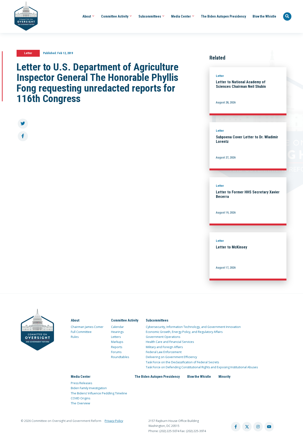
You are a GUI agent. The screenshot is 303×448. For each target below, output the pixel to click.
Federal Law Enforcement (164, 352)
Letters (116, 337)
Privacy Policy (114, 421)
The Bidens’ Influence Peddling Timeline (99, 393)
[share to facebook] (23, 136)
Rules (75, 337)
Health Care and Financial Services (170, 342)
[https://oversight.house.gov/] (23, 16)
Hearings (117, 332)
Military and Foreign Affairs (164, 347)
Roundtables (120, 357)
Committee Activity (115, 16)
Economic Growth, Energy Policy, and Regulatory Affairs (184, 332)
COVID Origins (80, 398)
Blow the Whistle (264, 16)
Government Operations (163, 337)
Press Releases (81, 383)
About (87, 16)
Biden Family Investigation (89, 388)
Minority (224, 376)
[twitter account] (247, 426)
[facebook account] (236, 426)
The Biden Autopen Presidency (223, 16)
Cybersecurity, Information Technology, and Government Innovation (193, 327)
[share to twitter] (23, 124)
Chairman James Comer (87, 327)
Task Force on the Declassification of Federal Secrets (182, 362)
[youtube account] (269, 426)
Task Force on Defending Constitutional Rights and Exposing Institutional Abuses (202, 367)
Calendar (117, 327)
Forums (116, 352)
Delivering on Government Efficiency (171, 357)
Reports (116, 347)
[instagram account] (258, 426)
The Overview (80, 403)
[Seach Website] (287, 16)
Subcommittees (150, 16)
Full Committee (81, 332)
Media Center (181, 16)
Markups (117, 342)
